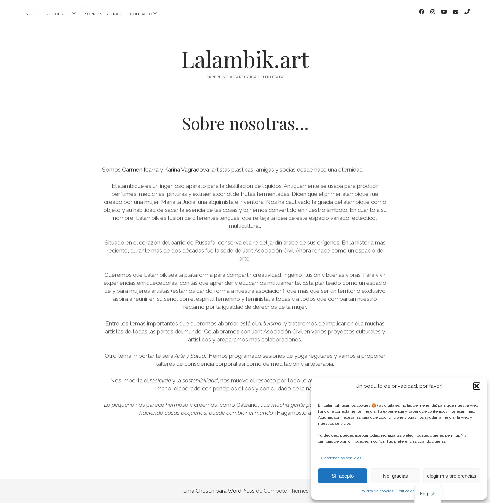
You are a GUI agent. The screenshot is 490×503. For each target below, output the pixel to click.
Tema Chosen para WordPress (217, 491)
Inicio (30, 14)
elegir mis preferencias (451, 476)
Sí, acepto (343, 476)
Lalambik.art (245, 59)
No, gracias (395, 476)
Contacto (141, 14)
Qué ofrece (58, 14)
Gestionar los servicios (341, 458)
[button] (476, 386)
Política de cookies (376, 491)
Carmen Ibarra (140, 169)
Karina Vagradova (186, 169)
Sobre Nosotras (103, 14)
